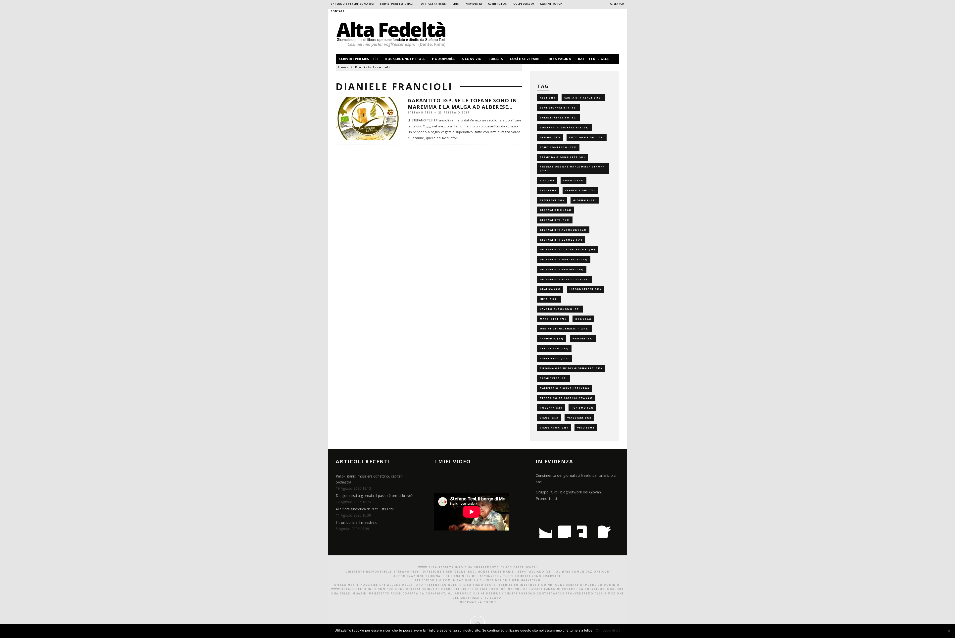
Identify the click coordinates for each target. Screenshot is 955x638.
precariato (554, 348)
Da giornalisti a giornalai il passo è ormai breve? (374, 495)
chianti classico (558, 117)
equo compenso (558, 147)
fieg (547, 180)
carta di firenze (583, 97)
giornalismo (556, 210)
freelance (552, 200)
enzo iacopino (586, 137)
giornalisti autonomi (563, 229)
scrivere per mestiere (359, 58)
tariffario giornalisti (564, 388)
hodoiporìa (443, 58)
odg (583, 318)
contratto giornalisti (564, 127)
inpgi (549, 299)
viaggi (549, 417)
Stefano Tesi (420, 112)
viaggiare (579, 417)
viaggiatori (554, 427)
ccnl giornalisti (558, 107)
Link (455, 3)
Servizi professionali (396, 3)
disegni (550, 137)
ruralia (495, 58)
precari (583, 338)
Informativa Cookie (478, 602)
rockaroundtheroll (405, 58)
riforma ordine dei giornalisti (571, 368)
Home (343, 67)
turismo (582, 407)
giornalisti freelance (564, 259)
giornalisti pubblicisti (564, 279)
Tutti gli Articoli (433, 3)
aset (547, 97)
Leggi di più (612, 630)
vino (585, 427)
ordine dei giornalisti (564, 328)
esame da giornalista (562, 157)
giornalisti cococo (561, 239)
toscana (551, 407)
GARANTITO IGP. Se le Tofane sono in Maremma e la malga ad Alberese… (462, 103)
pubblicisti (554, 358)
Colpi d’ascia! (523, 3)
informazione (585, 289)
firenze (573, 180)
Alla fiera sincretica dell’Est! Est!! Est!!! (365, 509)
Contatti (338, 11)
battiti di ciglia (593, 58)
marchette (553, 318)
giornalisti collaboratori (567, 249)
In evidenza (473, 3)
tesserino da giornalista (566, 398)
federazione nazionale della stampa (572, 168)
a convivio (472, 58)
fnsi (548, 190)
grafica (550, 289)
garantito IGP (551, 3)
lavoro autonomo (560, 309)
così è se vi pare (524, 58)
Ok (598, 630)
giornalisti (555, 219)
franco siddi (580, 190)
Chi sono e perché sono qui (352, 3)
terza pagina (558, 58)
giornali (584, 200)
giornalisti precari (562, 269)
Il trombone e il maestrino (357, 522)
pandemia (552, 338)
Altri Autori (498, 3)
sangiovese (553, 378)
